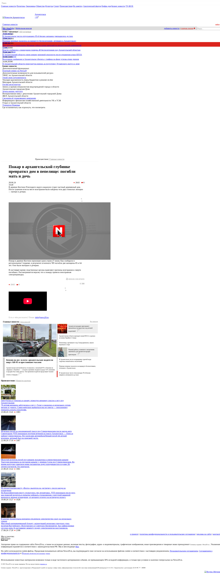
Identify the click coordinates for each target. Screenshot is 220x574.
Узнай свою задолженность (14, 77)
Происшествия (66, 6)
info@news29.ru (42, 317)
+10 (36, 17)
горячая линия (187, 28)
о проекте (134, 534)
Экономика (31, 6)
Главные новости (8, 6)
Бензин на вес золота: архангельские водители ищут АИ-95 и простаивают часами (29, 361)
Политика (21, 6)
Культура (49, 6)
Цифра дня (106, 6)
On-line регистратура (11, 84)
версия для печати (76, 279)
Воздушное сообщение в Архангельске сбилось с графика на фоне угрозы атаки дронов (40, 59)
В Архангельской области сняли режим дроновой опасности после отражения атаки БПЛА (42, 55)
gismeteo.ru (43, 564)
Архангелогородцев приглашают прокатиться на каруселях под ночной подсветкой (80, 328)
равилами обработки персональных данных (36, 553)
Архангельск (40, 14)
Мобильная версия (24, 28)
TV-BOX (129, 6)
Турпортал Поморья (11, 105)
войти (217, 24)
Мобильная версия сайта (12, 534)
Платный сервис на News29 (14, 71)
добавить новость (171, 28)
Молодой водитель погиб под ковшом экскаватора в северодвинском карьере (34, 460)
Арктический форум (92, 6)
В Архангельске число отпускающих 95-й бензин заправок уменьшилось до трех (37, 36)
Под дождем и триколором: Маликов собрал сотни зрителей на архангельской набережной (41, 45)
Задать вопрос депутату (12, 91)
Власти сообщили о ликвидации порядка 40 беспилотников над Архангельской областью (41, 50)
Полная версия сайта (10, 8)
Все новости (94, 321)
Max (77, 547)
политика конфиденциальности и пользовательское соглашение (167, 534)
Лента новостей (25, 322)
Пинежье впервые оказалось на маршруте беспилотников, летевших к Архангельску (39, 41)
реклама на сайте (204, 534)
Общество (40, 6)
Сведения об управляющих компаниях (19, 98)
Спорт (56, 6)
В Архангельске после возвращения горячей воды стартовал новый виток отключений (75, 360)
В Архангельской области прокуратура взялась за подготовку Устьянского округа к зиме (41, 64)
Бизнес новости (118, 6)
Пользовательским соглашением (184, 551)
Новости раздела (23, 381)
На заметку (78, 6)
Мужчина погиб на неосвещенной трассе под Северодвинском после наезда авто (36, 431)
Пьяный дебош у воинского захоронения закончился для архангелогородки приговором (81, 352)
